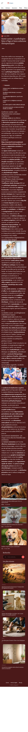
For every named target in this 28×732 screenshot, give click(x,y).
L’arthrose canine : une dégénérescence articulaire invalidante (13, 89)
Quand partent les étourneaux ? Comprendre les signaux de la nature (13, 587)
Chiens (2, 504)
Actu (2, 548)
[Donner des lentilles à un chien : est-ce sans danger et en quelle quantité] (14, 600)
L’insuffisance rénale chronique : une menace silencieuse (12, 93)
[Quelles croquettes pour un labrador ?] (14, 537)
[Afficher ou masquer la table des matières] (17, 85)
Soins (3, 48)
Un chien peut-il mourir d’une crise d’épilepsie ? (13, 641)
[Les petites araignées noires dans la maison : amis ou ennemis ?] (14, 654)
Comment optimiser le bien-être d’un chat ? (12, 524)
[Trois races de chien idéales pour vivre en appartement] (14, 491)
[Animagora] (10, 3)
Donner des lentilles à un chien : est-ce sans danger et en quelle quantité (12, 614)
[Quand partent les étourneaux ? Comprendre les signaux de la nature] (14, 573)
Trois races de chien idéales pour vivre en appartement (11, 501)
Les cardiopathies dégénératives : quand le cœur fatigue (13, 97)
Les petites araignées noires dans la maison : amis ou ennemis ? (13, 667)
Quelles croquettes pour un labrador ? (10, 546)
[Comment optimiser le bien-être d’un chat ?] (14, 515)
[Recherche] (26, 3)
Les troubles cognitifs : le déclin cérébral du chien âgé (14, 104)
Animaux (4, 584)
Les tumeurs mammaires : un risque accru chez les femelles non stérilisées (13, 107)
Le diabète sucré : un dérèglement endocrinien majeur (12, 101)
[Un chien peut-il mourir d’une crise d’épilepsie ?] (14, 627)
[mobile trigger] (2, 3)
